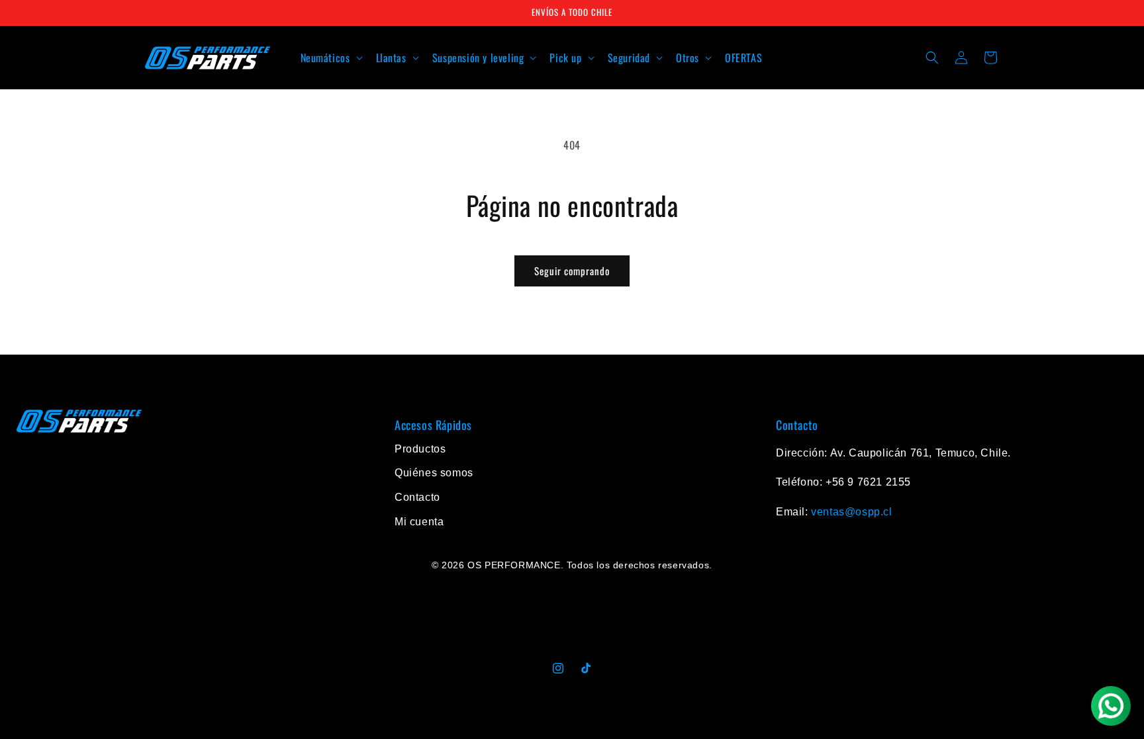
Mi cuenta (419, 521)
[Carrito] (990, 57)
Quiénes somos (434, 472)
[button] (330, 58)
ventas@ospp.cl (851, 511)
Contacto (417, 497)
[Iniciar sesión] (961, 57)
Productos (420, 449)
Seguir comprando (572, 270)
